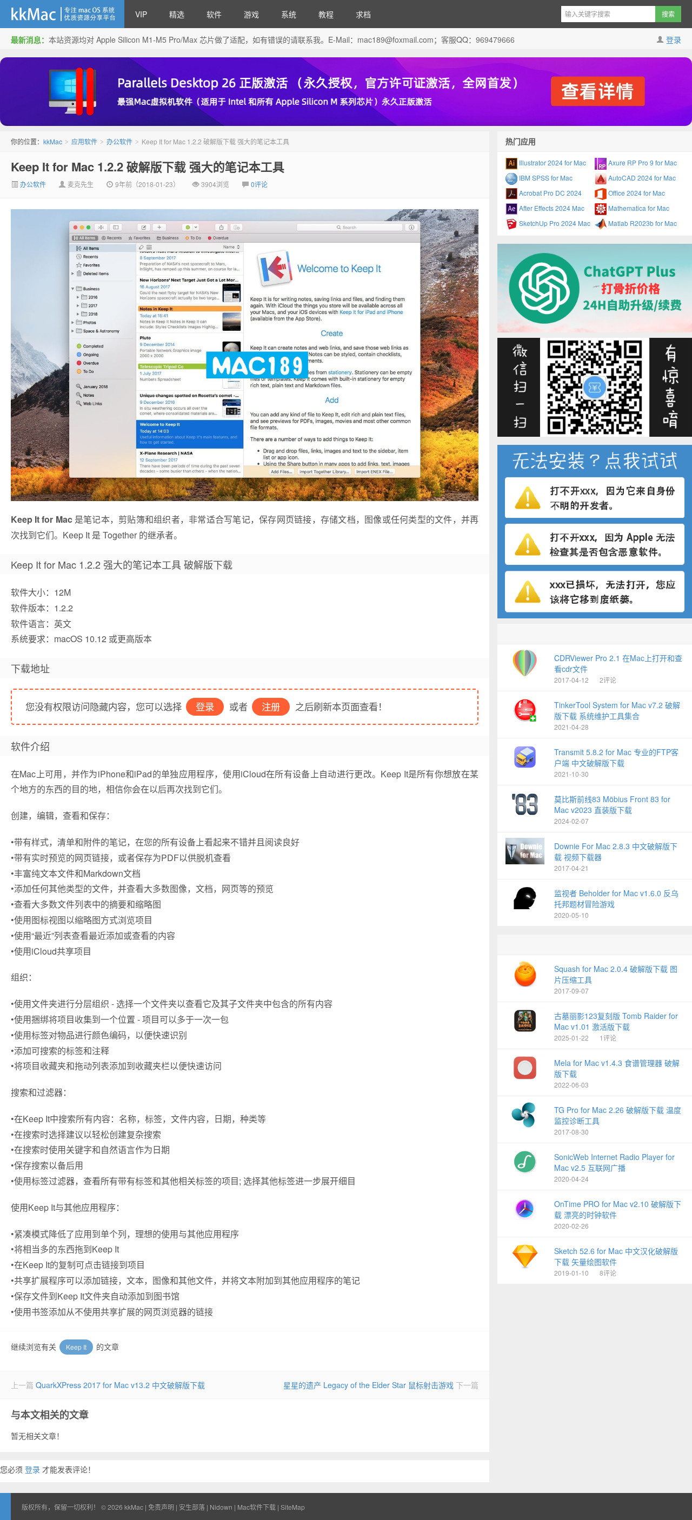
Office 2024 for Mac (636, 192)
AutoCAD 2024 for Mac (641, 177)
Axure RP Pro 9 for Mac (642, 162)
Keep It (76, 1346)
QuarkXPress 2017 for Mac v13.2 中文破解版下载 (120, 1384)
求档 (363, 14)
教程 (326, 14)
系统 (288, 14)
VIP (141, 14)
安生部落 (192, 1506)
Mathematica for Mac (638, 207)
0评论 (259, 184)
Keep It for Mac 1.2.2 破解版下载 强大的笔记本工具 (147, 166)
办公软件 (119, 141)
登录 (673, 39)
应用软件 (84, 141)
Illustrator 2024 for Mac (551, 162)
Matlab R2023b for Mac (642, 223)
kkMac (62, 14)
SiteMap (293, 1506)
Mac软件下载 (256, 1506)
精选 (176, 14)
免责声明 (161, 1506)
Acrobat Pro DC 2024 (549, 192)
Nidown (221, 1506)
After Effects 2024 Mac (550, 207)
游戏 (251, 14)
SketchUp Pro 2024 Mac (553, 223)
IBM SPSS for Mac (545, 177)
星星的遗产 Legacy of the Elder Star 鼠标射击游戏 (368, 1384)
